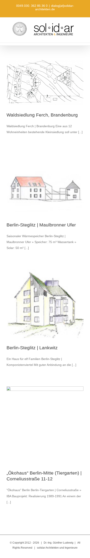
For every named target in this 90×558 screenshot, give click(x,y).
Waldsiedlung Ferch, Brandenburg (42, 114)
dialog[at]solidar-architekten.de (54, 7)
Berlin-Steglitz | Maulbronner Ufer (41, 224)
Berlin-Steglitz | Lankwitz (32, 347)
